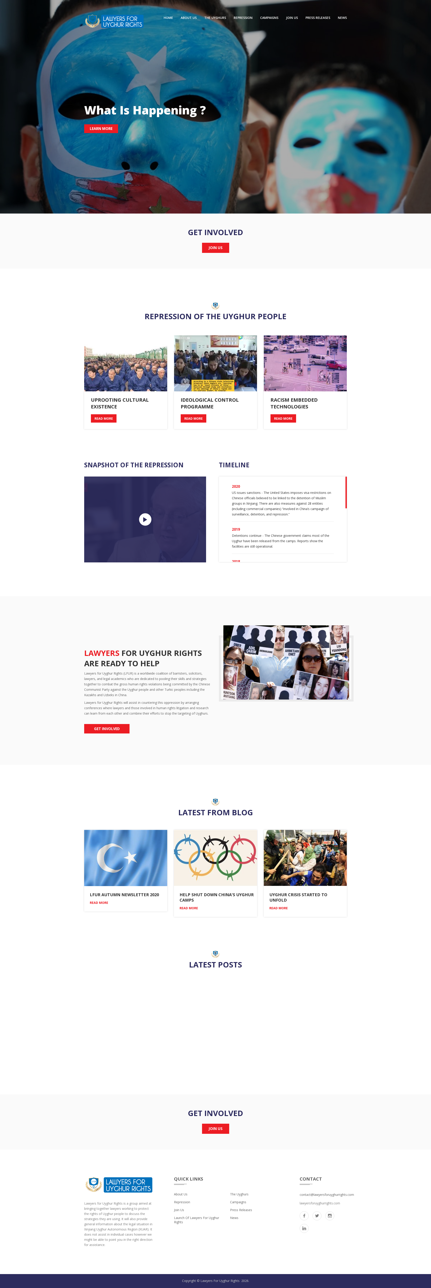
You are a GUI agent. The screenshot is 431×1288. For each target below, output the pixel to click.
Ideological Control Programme (210, 403)
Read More (104, 418)
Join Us (292, 18)
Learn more (101, 128)
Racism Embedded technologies (294, 403)
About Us (189, 18)
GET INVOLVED (107, 728)
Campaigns (269, 18)
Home (168, 18)
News (342, 18)
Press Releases (318, 18)
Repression (243, 18)
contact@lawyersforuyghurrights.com (327, 1194)
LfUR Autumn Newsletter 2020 (124, 894)
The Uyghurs (215, 18)
